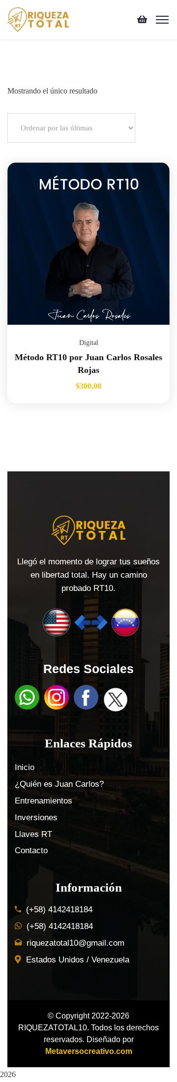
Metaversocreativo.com (88, 1051)
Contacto (31, 850)
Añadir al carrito (150, 162)
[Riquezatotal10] (38, 19)
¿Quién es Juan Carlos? (59, 784)
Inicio (24, 767)
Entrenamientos (43, 800)
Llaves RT (33, 834)
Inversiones (36, 817)
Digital (88, 342)
